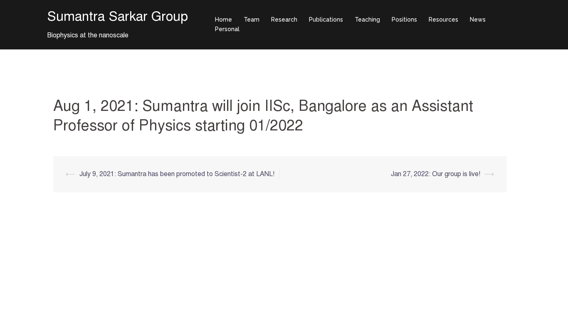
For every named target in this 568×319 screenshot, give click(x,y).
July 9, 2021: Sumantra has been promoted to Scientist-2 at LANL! (176, 174)
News (478, 19)
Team (251, 19)
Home (223, 19)
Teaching (367, 19)
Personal (227, 29)
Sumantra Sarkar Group (117, 16)
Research (284, 19)
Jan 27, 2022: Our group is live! (435, 174)
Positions (404, 19)
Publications (326, 19)
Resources (443, 19)
